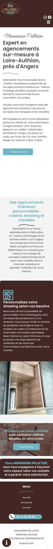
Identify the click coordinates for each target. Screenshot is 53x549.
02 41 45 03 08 (25, 516)
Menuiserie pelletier (26, 530)
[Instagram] (45, 17)
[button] (3, 388)
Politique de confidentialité (26, 538)
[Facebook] (50, 17)
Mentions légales (26, 534)
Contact (26, 507)
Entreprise (26, 502)
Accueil (26, 497)
